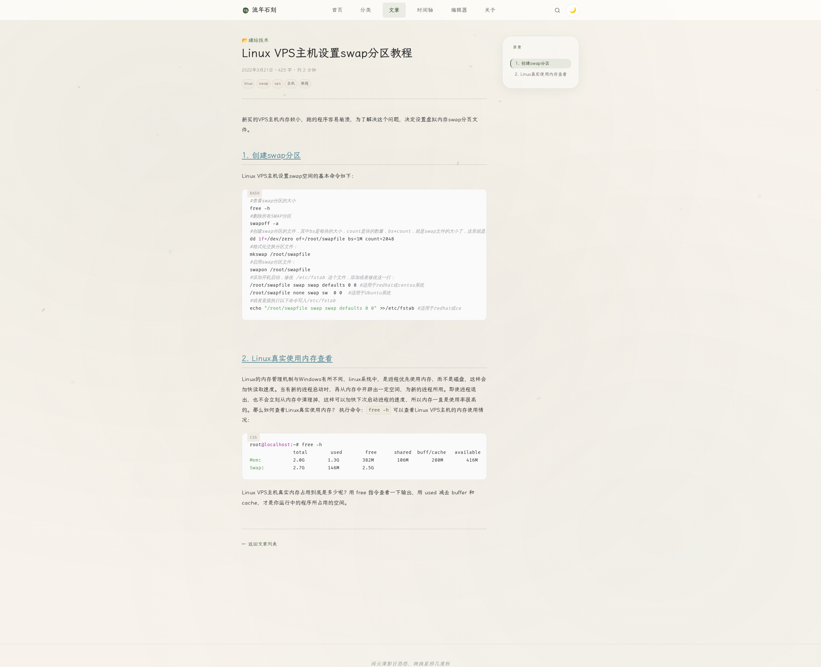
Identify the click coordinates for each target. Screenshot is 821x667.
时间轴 (425, 10)
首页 (337, 10)
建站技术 (258, 40)
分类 (365, 10)
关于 (490, 10)
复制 (476, 196)
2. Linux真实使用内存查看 (287, 358)
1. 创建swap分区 (271, 155)
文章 (394, 10)
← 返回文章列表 (259, 544)
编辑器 (459, 10)
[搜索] (557, 10)
